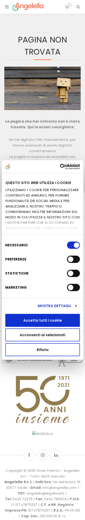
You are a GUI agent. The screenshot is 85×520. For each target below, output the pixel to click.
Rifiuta (43, 349)
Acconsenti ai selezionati (42, 335)
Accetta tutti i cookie (42, 320)
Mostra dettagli (54, 305)
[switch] (73, 259)
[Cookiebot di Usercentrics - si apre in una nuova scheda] (60, 167)
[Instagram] (42, 455)
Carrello (69, 4)
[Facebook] (29, 455)
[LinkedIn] (56, 455)
